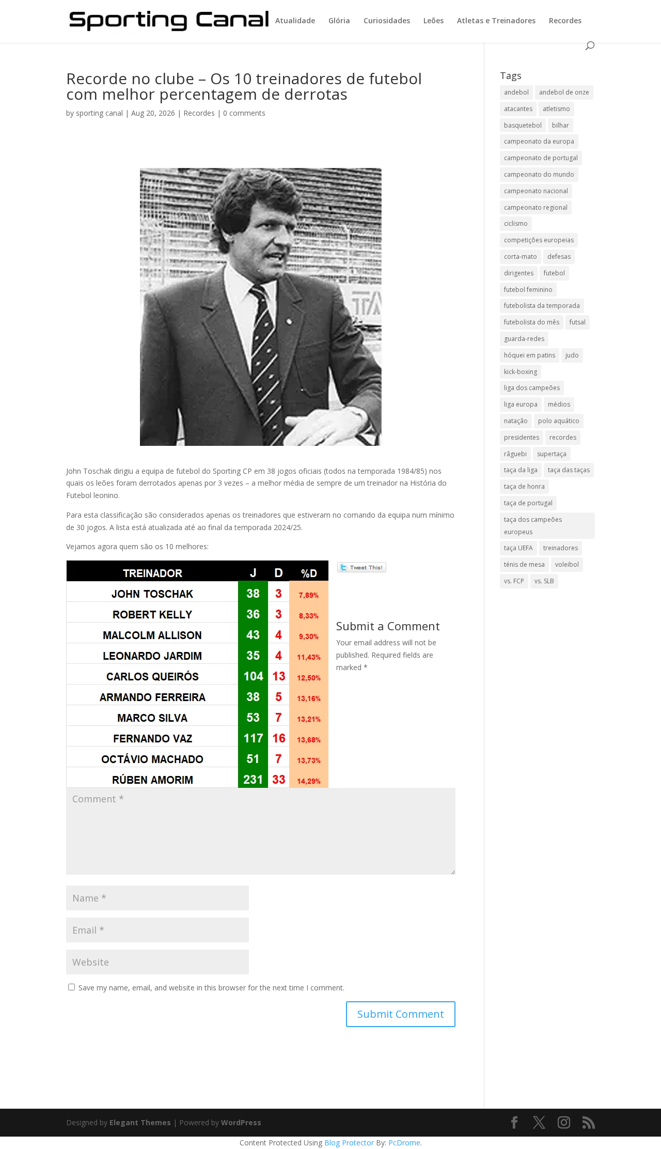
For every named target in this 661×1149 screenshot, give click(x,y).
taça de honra (524, 486)
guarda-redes (524, 338)
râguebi (515, 453)
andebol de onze (564, 92)
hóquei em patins (529, 355)
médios (559, 404)
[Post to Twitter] (361, 566)
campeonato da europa (539, 141)
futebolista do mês (531, 322)
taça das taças (569, 469)
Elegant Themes (140, 1122)
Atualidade (295, 21)
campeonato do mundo (539, 174)
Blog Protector (349, 1142)
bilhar (560, 125)
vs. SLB (544, 581)
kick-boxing (520, 371)
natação (516, 420)
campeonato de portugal (541, 157)
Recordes (565, 21)
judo (572, 355)
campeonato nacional (536, 191)
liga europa (521, 404)
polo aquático (558, 420)
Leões (433, 21)
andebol (516, 92)
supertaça (551, 453)
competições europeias (539, 240)
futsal (578, 322)
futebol (554, 273)
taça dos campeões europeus (533, 525)
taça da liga (521, 469)
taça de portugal (528, 503)
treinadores (560, 548)
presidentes (521, 437)
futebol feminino (528, 289)
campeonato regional (536, 207)
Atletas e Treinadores (496, 21)
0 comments (244, 113)
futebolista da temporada (542, 305)
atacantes (518, 108)
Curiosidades (387, 21)
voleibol (567, 564)
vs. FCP (514, 581)
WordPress (241, 1122)
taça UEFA (518, 548)
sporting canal (99, 113)
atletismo (556, 108)
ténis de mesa (524, 564)
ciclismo (516, 223)
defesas (559, 256)
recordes (562, 437)
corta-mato (520, 256)
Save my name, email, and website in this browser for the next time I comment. (211, 987)
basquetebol (523, 125)
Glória (339, 21)
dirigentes (518, 273)
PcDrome (404, 1142)
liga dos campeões (532, 387)
